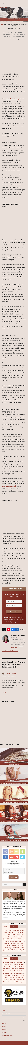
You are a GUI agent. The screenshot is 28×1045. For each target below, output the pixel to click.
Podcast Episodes (7, 1017)
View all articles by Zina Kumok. (10, 651)
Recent (6, 926)
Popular (14, 926)
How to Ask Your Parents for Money (14, 975)
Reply (4, 692)
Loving (4, 1026)
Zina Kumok (5, 27)
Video (3, 1020)
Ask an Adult (6, 1014)
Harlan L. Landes (10, 673)
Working (4, 1032)
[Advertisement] (14, 56)
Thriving (4, 1029)
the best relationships (13, 99)
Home (2, 24)
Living (4, 1023)
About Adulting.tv (7, 1035)
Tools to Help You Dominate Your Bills (15, 971)
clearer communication (9, 486)
